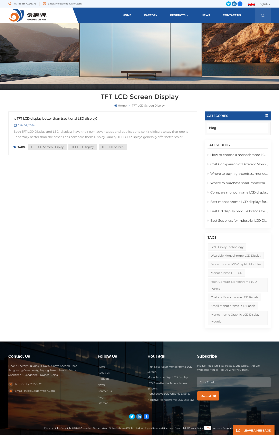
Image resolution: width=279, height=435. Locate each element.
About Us (104, 372)
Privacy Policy (195, 428)
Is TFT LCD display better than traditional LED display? (55, 118)
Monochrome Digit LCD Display (167, 377)
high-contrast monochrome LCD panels (234, 285)
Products (177, 15)
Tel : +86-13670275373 (28, 384)
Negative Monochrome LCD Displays (170, 399)
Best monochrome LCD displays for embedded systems (239, 202)
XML (184, 428)
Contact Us (232, 15)
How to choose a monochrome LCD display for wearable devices (239, 155)
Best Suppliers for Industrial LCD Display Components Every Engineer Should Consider (239, 221)
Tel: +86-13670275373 (24, 3)
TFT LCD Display (82, 147)
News (206, 15)
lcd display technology (227, 247)
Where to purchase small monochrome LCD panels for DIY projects (239, 183)
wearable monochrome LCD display (236, 255)
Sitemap (103, 403)
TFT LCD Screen (113, 147)
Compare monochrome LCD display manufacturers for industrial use (239, 192)
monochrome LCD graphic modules (236, 264)
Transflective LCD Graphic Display (168, 393)
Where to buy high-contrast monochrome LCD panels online (239, 174)
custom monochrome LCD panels (234, 297)
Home (127, 15)
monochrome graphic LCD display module (235, 318)
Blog (212, 128)
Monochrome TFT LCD (226, 273)
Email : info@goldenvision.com (35, 390)
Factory (150, 15)
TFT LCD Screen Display (47, 147)
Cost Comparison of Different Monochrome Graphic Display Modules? (239, 164)
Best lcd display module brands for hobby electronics (239, 211)
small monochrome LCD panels (233, 306)
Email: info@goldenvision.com (65, 3)
